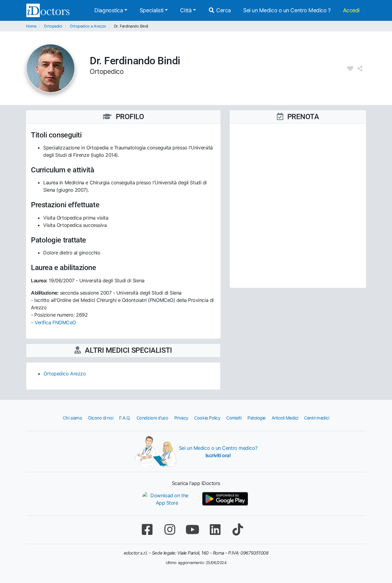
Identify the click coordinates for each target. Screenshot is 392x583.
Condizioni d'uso (152, 417)
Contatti (233, 417)
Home (31, 26)
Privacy (181, 417)
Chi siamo (72, 417)
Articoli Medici (285, 417)
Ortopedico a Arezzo (88, 26)
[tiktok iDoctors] (237, 529)
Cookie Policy (207, 417)
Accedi (351, 10)
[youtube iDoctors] (192, 529)
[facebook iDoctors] (147, 529)
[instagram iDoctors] (169, 529)
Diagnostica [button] (108, 10)
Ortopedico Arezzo (64, 373)
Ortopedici (53, 26)
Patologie (256, 417)
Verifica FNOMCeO (55, 322)
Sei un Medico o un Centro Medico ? (287, 10)
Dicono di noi (100, 417)
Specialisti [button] (152, 10)
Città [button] (185, 10)
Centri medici (316, 417)
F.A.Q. (124, 417)
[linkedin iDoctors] (215, 529)
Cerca (223, 10)
